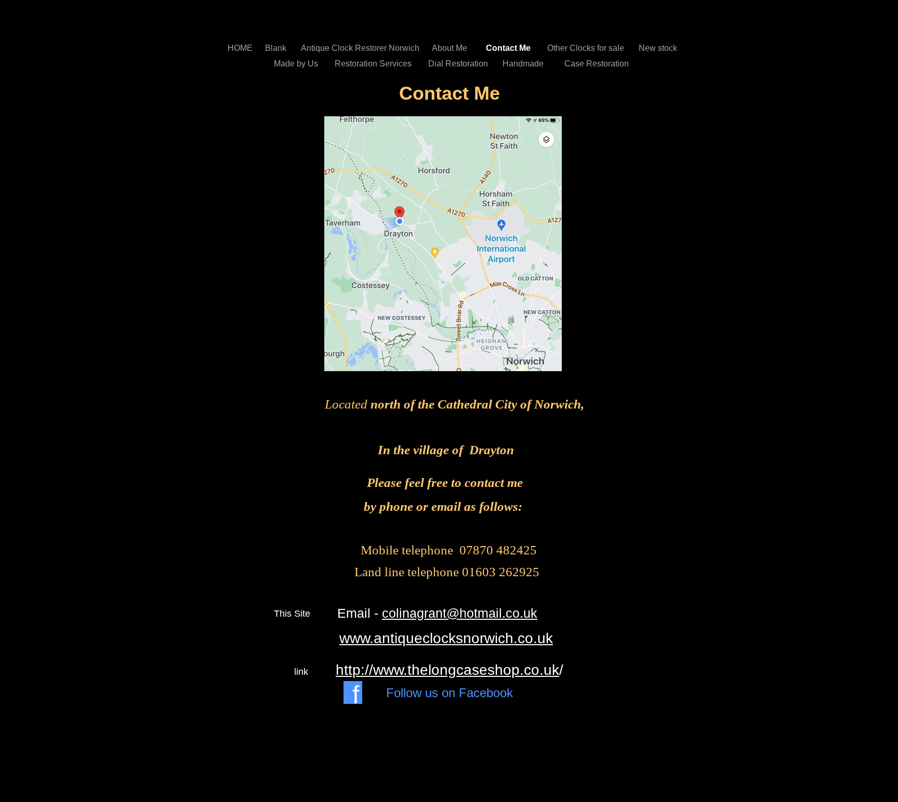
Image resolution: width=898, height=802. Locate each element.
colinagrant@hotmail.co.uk (459, 613)
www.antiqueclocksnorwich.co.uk (446, 638)
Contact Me (511, 48)
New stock (658, 48)
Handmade (527, 63)
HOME (241, 48)
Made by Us (299, 63)
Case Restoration (596, 63)
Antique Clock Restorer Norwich (361, 48)
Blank (277, 48)
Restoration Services (376, 63)
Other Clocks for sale (587, 48)
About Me (454, 48)
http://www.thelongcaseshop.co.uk (447, 670)
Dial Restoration (460, 63)
